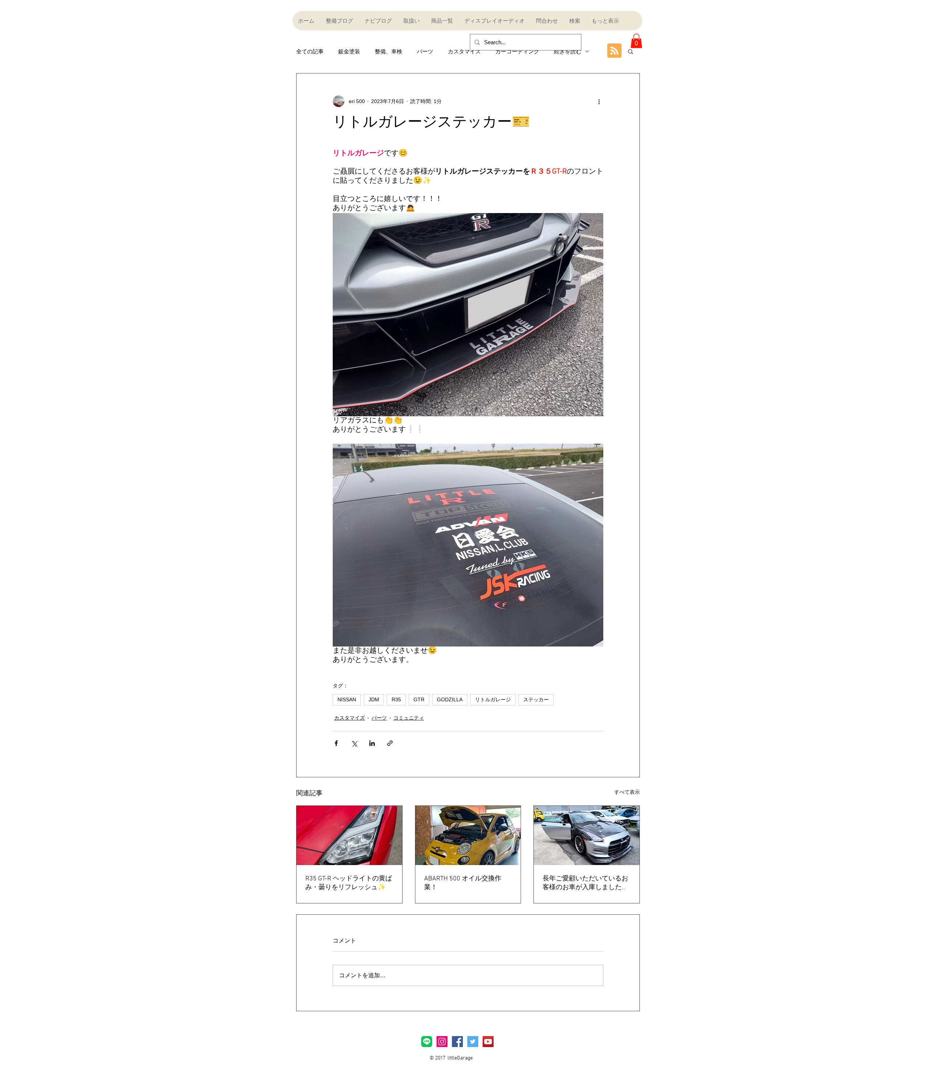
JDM (374, 699)
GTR (419, 699)
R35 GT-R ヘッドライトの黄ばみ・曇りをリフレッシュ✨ (348, 883)
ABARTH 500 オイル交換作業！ (462, 883)
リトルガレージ (493, 699)
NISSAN (346, 699)
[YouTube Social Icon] (488, 1041)
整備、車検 (388, 51)
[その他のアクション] (599, 101)
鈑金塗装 (349, 51)
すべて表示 (627, 792)
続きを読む (567, 51)
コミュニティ (408, 718)
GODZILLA (450, 699)
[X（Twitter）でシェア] (354, 743)
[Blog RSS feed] (614, 50)
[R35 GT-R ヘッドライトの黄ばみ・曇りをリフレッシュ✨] (349, 835)
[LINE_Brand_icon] (426, 1041)
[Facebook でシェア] (336, 743)
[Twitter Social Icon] (472, 1041)
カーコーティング (517, 51)
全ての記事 (310, 51)
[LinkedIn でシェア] (372, 743)
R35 (396, 699)
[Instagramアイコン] (442, 1041)
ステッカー (536, 699)
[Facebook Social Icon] (457, 1041)
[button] (636, 41)
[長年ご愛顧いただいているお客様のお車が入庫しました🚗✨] (586, 835)
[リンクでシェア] (389, 743)
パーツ (425, 51)
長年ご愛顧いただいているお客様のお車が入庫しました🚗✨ (586, 883)
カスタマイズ (464, 51)
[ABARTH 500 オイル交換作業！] (468, 835)
